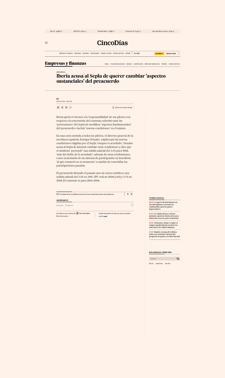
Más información (62, 216)
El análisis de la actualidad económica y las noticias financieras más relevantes (87, 194)
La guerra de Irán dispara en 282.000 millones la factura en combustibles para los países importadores (163, 205)
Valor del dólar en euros (160, 31)
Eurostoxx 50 (130, 31)
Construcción (138, 64)
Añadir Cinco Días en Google (123, 107)
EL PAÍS (136, 52)
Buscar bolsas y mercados (160, 252)
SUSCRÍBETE (159, 53)
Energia (129, 64)
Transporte (69, 205)
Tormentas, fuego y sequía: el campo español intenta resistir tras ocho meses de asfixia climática (163, 225)
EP (57, 99)
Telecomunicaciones (118, 64)
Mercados (77, 53)
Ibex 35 (52, 31)
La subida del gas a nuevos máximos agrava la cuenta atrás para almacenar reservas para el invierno (164, 216)
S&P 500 (77, 31)
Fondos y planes (106, 53)
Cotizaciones (94, 53)
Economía (85, 53)
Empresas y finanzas (66, 53)
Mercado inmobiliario (152, 64)
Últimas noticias (118, 53)
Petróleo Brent (102, 31)
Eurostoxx (159, 263)
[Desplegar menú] (46, 43)
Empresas (59, 205)
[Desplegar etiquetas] (132, 205)
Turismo (164, 64)
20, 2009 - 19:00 (64, 101)
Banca (107, 64)
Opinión (127, 53)
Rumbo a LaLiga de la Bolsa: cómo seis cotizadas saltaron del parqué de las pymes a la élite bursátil (164, 234)
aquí (105, 216)
